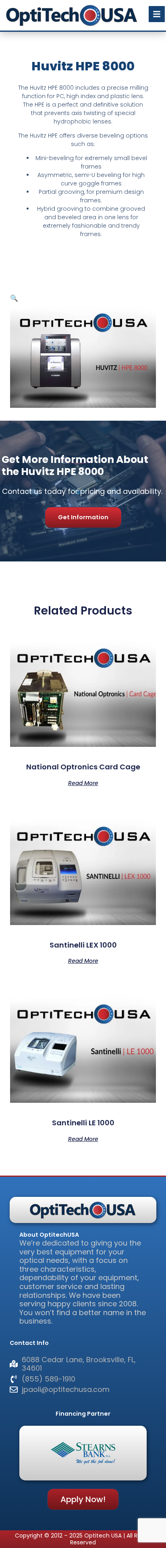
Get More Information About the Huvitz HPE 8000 (75, 465)
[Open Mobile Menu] (156, 14)
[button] (14, 298)
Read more (83, 782)
